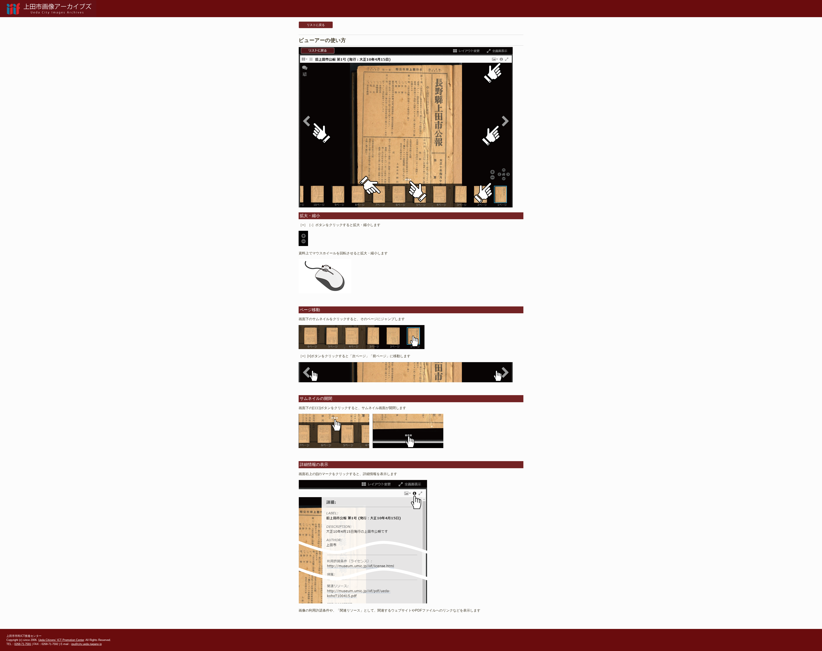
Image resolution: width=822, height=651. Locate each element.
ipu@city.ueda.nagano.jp (86, 644)
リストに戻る (316, 25)
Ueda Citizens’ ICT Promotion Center (61, 640)
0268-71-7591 (22, 644)
